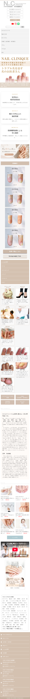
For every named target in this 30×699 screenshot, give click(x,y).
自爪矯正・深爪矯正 (7, 642)
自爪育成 (17, 620)
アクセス (4, 48)
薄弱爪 (18, 598)
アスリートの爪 (6, 610)
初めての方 (4, 34)
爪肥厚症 (23, 604)
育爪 (21, 620)
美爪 (22, 622)
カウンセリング (5, 270)
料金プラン (5, 645)
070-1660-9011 (6, 693)
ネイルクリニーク (6, 30)
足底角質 (9, 602)
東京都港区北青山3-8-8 (8, 671)
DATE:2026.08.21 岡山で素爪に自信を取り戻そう (22, 515)
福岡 (18, 624)
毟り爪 (18, 606)
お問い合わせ (6, 656)
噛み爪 (10, 598)
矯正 (3, 622)
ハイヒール (8, 614)
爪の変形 (10, 604)
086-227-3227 (5, 683)
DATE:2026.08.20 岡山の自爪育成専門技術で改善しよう (7, 531)
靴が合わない (16, 614)
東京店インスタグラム (9, 675)
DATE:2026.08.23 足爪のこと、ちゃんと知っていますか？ (22, 498)
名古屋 (6, 624)
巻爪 (7, 600)
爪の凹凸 (20, 602)
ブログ (3, 282)
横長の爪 (9, 616)
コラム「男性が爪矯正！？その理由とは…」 (12, 628)
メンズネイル (15, 618)
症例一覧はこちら (15, 251)
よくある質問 (5, 262)
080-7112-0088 (6, 673)
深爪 (15, 598)
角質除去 (15, 602)
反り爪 (23, 598)
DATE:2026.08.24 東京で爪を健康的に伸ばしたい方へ (7, 498)
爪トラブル (4, 37)
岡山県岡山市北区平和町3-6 (9, 681)
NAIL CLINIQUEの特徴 (8, 596)
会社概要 (5, 653)
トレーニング (20, 610)
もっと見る (15, 537)
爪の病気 (21, 618)
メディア (4, 274)
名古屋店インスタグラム (9, 666)
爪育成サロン (9, 622)
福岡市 (21, 624)
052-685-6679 (5, 664)
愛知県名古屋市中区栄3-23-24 (9, 662)
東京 (14, 624)
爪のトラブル (6, 638)
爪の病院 (11, 620)
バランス (7, 612)
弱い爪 (24, 600)
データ (3, 266)
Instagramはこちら (15, 256)
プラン (3, 45)
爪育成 (7, 608)
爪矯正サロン (17, 622)
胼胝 (6, 604)
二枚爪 (14, 616)
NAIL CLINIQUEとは (7, 634)
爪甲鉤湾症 (16, 604)
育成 (25, 620)
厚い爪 (4, 602)
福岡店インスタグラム (9, 695)
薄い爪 (14, 606)
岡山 (11, 624)
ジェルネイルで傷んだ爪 (15, 600)
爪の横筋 (9, 606)
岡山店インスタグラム (9, 685)
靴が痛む (22, 614)
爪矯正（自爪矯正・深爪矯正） (9, 41)
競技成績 (13, 610)
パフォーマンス (14, 612)
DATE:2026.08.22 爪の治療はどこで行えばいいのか (7, 515)
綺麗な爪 (19, 616)
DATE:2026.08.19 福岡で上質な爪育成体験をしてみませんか (22, 531)
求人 (3, 52)
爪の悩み (13, 608)
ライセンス (4, 278)
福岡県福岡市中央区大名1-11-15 (9, 691)
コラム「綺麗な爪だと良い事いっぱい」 (11, 626)
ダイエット (7, 618)
